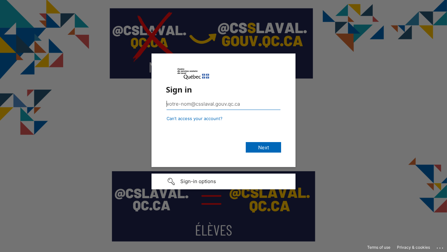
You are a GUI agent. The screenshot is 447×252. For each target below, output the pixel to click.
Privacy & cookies (413, 247)
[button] (223, 181)
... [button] (440, 246)
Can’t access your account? (195, 118)
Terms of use (378, 247)
